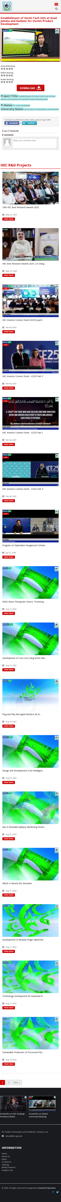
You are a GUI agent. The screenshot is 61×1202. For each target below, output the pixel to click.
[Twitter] (57, 1192)
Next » (17, 1082)
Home (4, 1153)
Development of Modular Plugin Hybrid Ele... (23, 939)
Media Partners (9, 1167)
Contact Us (6, 1161)
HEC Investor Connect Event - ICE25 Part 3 (22, 376)
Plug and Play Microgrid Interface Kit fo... (21, 714)
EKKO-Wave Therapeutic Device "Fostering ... (23, 601)
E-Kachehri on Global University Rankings (9, 1115)
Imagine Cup (7, 1170)
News (4, 1159)
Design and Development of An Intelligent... (23, 770)
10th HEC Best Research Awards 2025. (20, 207)
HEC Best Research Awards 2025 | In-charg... (23, 263)
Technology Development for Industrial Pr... (23, 996)
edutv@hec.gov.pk (13, 1136)
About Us (6, 1156)
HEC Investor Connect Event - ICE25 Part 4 (22, 489)
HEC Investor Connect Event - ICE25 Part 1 (22, 432)
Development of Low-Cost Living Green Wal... (24, 658)
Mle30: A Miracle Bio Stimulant (17, 883)
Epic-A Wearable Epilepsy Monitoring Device (23, 827)
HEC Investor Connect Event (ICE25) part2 (22, 320)
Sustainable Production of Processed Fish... (23, 1052)
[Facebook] (54, 1192)
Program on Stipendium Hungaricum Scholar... (24, 545)
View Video (8, 219)
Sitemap (5, 1164)
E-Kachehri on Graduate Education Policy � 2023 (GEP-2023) (39, 1116)
